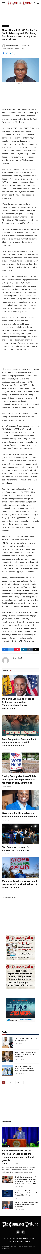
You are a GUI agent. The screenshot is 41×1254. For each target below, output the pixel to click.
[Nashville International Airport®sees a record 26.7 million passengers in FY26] (7, 1070)
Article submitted (13, 45)
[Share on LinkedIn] (9, 53)
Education (6, 1146)
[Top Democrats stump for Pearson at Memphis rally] (20, 834)
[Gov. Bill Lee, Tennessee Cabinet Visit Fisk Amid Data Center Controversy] (7, 1205)
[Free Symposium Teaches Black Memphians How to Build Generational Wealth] (20, 725)
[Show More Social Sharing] (13, 53)
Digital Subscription (20, 1238)
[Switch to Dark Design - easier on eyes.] (34, 3)
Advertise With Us (16, 1241)
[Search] (38, 3)
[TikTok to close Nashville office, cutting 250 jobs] (7, 1042)
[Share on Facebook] (3, 53)
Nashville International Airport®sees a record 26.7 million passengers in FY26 (24, 1069)
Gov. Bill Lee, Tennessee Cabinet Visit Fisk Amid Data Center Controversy (26, 1205)
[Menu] (3, 3)
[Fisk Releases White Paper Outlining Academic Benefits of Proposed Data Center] (7, 1193)
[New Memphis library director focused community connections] (20, 800)
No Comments (8, 48)
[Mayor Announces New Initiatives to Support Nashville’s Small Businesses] (7, 1056)
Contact (28, 1241)
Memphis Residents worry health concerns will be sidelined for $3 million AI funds (20, 884)
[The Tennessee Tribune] (20, 3)
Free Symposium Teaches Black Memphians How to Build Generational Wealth (19, 742)
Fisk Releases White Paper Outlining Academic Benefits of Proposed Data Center (26, 1193)
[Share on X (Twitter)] (6, 53)
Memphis (5, 26)
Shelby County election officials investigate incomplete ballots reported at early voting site (19, 779)
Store (32, 1238)
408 (18, 1082)
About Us (7, 1238)
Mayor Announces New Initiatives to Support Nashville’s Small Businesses (26, 1054)
